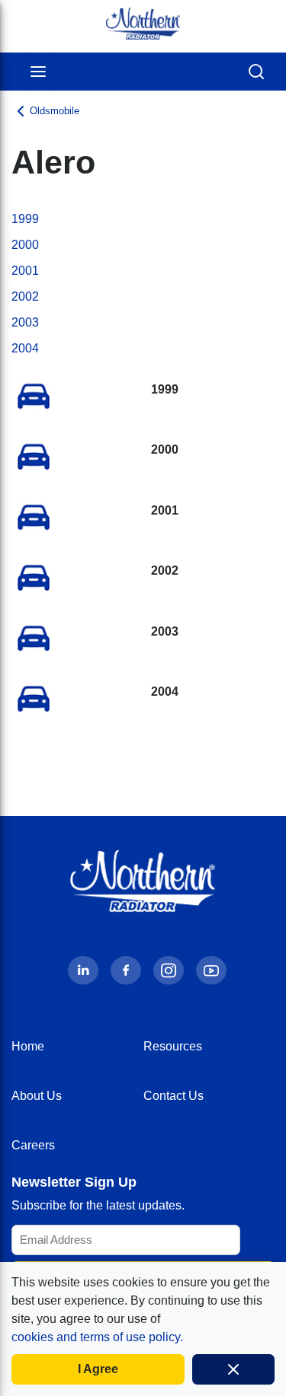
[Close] (233, 1369)
